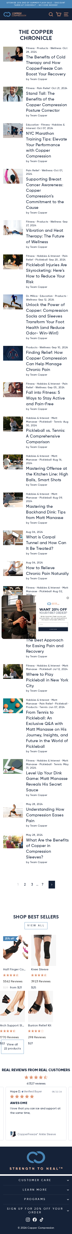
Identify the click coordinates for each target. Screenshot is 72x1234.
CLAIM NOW (53, 629)
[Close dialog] (68, 598)
